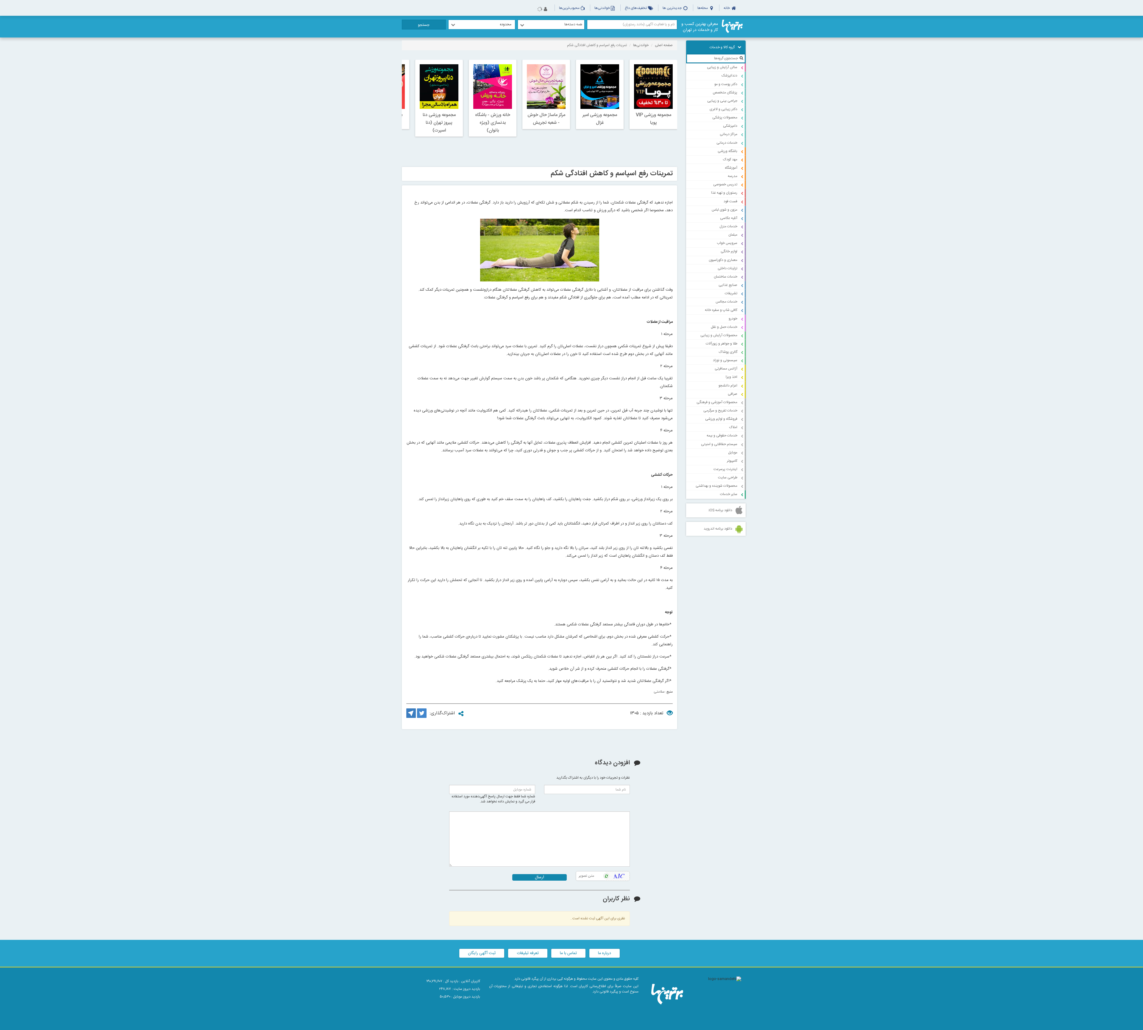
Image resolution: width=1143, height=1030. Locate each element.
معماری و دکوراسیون (723, 260)
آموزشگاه (731, 168)
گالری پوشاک (728, 352)
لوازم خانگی (729, 251)
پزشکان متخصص (725, 93)
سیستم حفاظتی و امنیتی (719, 444)
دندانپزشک (729, 76)
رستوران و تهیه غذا (724, 193)
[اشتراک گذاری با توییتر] (422, 717)
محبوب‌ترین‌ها (569, 8)
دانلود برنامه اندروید (718, 529)
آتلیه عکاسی (728, 218)
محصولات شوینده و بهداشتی (716, 486)
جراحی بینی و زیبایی (722, 101)
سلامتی (659, 692)
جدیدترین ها (673, 8)
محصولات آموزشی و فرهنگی (717, 402)
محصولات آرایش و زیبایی (718, 335)
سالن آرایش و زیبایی (722, 67)
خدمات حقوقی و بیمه (722, 436)
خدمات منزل (728, 226)
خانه (727, 8)
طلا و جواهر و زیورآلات (721, 344)
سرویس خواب (727, 243)
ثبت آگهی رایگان (482, 953)
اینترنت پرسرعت (725, 469)
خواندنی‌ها (602, 8)
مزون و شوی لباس (724, 210)
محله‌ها (703, 8)
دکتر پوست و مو (725, 84)
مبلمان (732, 235)
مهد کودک (730, 159)
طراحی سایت (727, 477)
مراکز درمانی (728, 134)
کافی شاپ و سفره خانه (721, 310)
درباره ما (604, 953)
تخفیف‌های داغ (636, 8)
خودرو (733, 319)
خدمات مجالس (726, 302)
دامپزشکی (730, 126)
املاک (733, 427)
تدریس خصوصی (725, 184)
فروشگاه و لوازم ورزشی (721, 419)
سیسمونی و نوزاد (725, 360)
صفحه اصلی (664, 45)
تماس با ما (568, 953)
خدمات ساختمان (725, 277)
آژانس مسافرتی (726, 369)
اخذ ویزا (731, 377)
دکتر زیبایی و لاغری (723, 109)
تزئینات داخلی (727, 268)
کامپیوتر (732, 461)
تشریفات (731, 293)
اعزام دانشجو (728, 386)
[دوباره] (606, 876)
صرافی (732, 394)
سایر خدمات (728, 494)
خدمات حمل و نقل (724, 327)
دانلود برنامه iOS (720, 510)
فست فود (730, 201)
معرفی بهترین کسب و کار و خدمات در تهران (699, 27)
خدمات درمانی (726, 143)
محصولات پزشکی (724, 117)
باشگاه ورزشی (727, 151)
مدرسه (732, 176)
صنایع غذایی (728, 285)
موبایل (732, 452)
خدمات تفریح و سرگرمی (720, 411)
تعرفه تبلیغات (528, 953)
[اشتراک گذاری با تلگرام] (411, 717)
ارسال (539, 877)
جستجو (424, 25)
